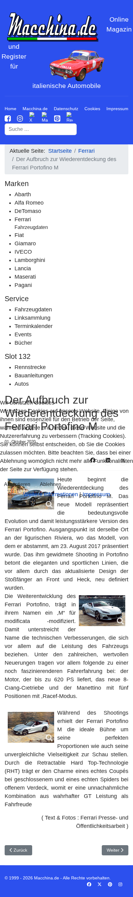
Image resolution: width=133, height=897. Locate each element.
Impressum (96, 494)
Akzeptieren (17, 484)
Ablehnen (50, 484)
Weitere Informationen (50, 494)
